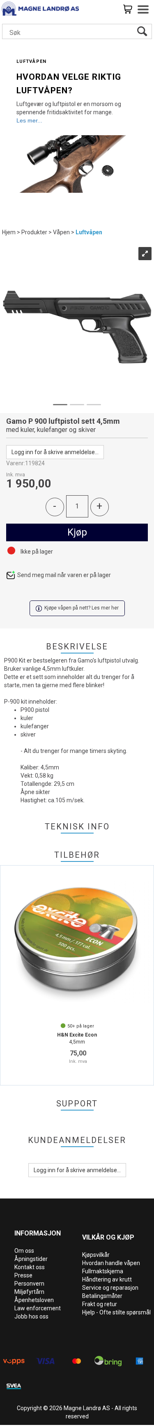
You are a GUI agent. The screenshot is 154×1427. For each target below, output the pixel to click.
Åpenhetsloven (34, 1300)
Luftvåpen (89, 232)
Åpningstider (31, 1259)
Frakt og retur (99, 1304)
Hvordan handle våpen (111, 1263)
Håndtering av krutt (107, 1279)
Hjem (9, 232)
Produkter (34, 232)
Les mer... (29, 120)
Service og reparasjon (110, 1287)
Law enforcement (37, 1308)
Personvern (29, 1283)
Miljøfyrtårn (29, 1291)
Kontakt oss (29, 1267)
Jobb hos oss (31, 1316)
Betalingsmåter (102, 1296)
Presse (23, 1275)
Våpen (61, 232)
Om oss (24, 1250)
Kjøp (77, 532)
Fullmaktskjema (102, 1271)
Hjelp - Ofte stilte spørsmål (116, 1312)
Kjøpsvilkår (96, 1255)
